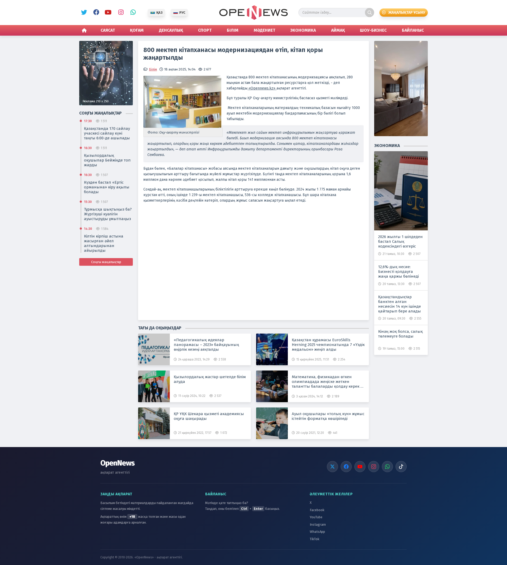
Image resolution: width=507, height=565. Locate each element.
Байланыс (413, 30)
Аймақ (338, 30)
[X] (332, 466)
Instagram (120, 13)
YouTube (107, 13)
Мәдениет (264, 30)
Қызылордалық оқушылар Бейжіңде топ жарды (107, 160)
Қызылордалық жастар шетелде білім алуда (210, 379)
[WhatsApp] (387, 466)
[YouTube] (359, 466)
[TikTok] (401, 466)
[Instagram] (373, 466)
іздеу (369, 12)
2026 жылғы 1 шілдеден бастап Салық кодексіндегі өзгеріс (400, 241)
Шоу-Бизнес (373, 30)
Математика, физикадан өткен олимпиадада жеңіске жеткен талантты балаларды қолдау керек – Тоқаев (327, 381)
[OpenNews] (253, 12)
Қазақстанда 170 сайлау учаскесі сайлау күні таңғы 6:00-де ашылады (107, 133)
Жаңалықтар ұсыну (406, 12)
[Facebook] (346, 466)
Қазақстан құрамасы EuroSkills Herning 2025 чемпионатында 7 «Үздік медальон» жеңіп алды (328, 345)
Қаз (159, 13)
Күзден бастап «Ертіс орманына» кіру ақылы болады (106, 187)
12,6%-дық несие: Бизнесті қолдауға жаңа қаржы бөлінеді (398, 271)
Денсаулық (171, 30)
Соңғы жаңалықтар (106, 262)
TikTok (314, 539)
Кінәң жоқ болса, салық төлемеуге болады (400, 334)
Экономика (303, 30)
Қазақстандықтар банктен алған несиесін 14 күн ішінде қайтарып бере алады (399, 304)
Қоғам (137, 30)
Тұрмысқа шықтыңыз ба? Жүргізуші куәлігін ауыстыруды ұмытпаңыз (108, 214)
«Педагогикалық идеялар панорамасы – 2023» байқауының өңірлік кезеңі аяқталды (206, 345)
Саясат (108, 30)
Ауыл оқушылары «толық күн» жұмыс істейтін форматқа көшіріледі (328, 416)
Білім (232, 30)
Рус (182, 13)
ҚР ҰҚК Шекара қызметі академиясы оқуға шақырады (209, 416)
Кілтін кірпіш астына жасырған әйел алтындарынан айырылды (103, 243)
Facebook (95, 13)
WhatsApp (132, 13)
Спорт (205, 30)
